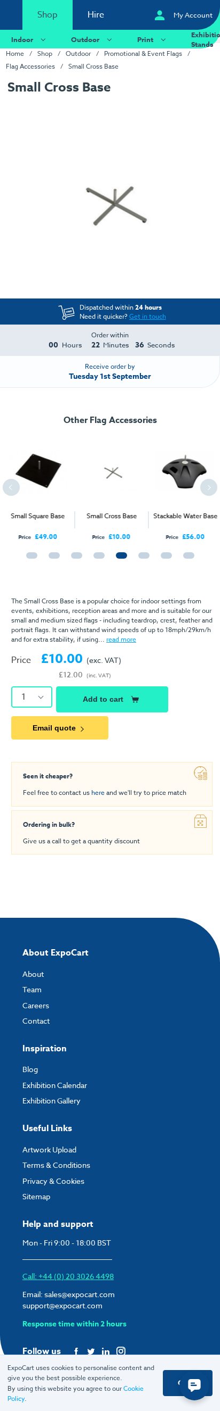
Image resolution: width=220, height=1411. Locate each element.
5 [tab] (119, 560)
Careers (35, 1005)
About (33, 974)
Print (145, 39)
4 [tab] (96, 560)
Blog (30, 1069)
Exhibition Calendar (54, 1085)
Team (32, 989)
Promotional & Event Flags (143, 53)
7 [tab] (164, 560)
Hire (96, 15)
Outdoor (85, 39)
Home (15, 53)
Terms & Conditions (56, 1165)
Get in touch (147, 316)
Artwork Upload (49, 1149)
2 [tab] (52, 560)
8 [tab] (186, 560)
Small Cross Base (93, 66)
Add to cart (103, 699)
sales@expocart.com (79, 1294)
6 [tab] (141, 560)
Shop (47, 15)
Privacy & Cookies (53, 1181)
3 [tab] (74, 560)
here (98, 792)
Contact (36, 1021)
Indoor (22, 39)
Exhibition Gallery (51, 1100)
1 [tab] (29, 560)
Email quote (54, 728)
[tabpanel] (37, 486)
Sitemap (36, 1196)
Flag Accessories (30, 66)
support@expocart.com (62, 1305)
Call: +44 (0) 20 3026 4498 (68, 1276)
